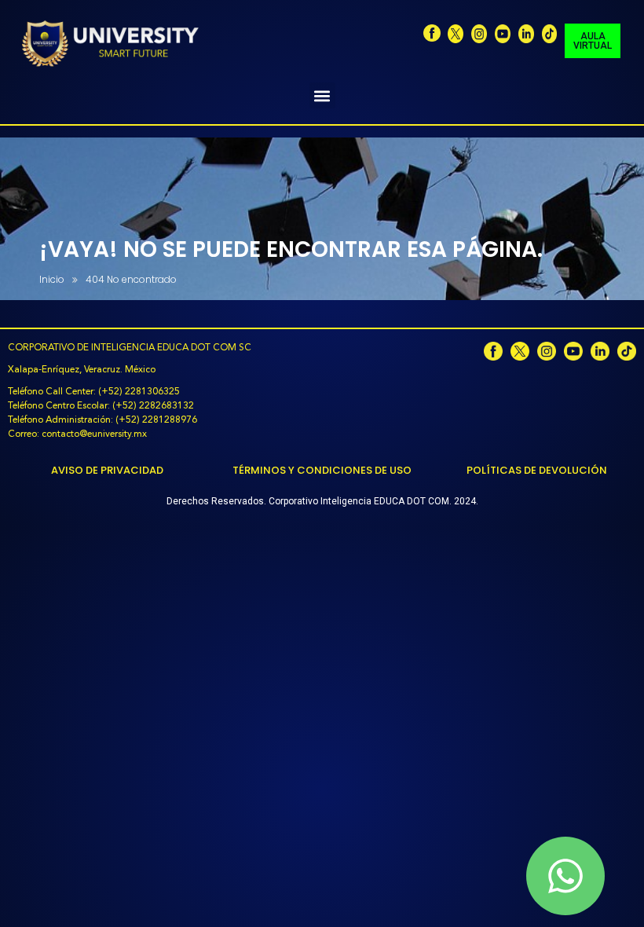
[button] (322, 95)
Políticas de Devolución (537, 470)
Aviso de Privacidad (107, 470)
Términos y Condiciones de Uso (322, 470)
